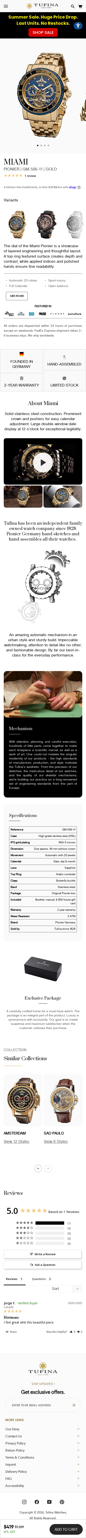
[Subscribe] (74, 1405)
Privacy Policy (15, 1443)
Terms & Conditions (19, 1457)
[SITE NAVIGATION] (6, 6)
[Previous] (38, 1168)
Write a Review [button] (45, 1254)
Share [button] (13, 1332)
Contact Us (13, 1436)
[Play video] (43, 462)
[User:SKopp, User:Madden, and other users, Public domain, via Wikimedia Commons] (22, 355)
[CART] (80, 6)
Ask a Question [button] (45, 1265)
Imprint (10, 1464)
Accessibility (14, 1485)
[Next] (48, 1168)
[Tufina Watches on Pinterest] (62, 1502)
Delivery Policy (16, 1471)
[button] (72, 6)
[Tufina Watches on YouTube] (49, 1502)
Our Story (12, 1429)
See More (17, 296)
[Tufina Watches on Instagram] (24, 1502)
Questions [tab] (39, 1279)
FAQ (8, 1478)
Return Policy (15, 1450)
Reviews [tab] (11, 1279)
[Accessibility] (78, 25)
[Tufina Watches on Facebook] (37, 1502)
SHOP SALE (43, 32)
